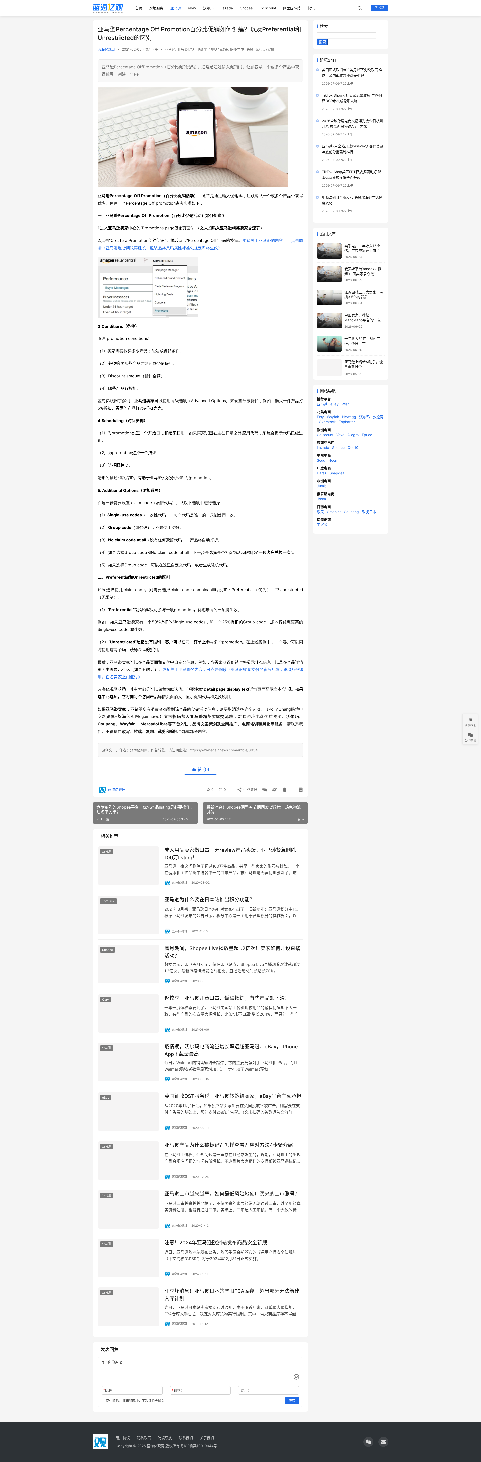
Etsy (320, 417)
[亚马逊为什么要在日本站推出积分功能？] (128, 915)
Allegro (353, 435)
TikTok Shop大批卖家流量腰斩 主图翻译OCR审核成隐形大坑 (352, 98)
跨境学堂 (237, 49)
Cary (105, 999)
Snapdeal (337, 473)
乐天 (320, 512)
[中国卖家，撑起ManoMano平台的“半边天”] (329, 320)
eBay (192, 8)
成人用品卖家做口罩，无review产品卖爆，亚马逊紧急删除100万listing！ (230, 853)
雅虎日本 (369, 512)
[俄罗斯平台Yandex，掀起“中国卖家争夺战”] (329, 274)
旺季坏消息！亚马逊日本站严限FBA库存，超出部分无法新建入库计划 (231, 1295)
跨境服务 (156, 8)
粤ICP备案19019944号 (198, 1446)
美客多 (322, 524)
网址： (246, 1390)
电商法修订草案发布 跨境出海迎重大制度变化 (352, 200)
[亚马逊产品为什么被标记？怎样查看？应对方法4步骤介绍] (128, 1160)
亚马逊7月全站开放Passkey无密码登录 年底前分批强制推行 (352, 149)
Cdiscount (268, 8)
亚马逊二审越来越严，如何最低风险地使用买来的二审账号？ (232, 1194)
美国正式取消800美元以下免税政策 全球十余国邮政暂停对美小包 (352, 72)
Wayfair (333, 417)
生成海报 (249, 789)
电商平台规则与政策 (212, 49)
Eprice (367, 435)
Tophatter (347, 422)
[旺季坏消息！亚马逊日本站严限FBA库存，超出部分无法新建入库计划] (128, 1306)
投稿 (381, 8)
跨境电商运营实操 (260, 49)
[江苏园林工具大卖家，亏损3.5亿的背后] (329, 297)
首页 (138, 8)
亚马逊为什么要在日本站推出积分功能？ (209, 900)
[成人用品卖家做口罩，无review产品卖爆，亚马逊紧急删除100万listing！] (128, 865)
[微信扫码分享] (264, 789)
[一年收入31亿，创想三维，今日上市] (329, 344)
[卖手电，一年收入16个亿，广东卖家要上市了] (329, 251)
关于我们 (207, 1438)
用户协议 (123, 1438)
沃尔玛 (208, 8)
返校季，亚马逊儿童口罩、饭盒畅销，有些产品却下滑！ (227, 998)
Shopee (246, 8)
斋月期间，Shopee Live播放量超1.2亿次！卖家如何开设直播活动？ (232, 952)
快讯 (311, 8)
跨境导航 (165, 1438)
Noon (332, 460)
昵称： (109, 1390)
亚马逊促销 (186, 49)
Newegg (349, 417)
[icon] (368, 1442)
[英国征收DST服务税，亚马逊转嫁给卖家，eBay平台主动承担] (128, 1111)
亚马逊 (175, 8)
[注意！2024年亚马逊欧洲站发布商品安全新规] (128, 1258)
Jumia (322, 486)
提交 (292, 1400)
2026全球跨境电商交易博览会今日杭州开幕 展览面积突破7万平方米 (352, 123)
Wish (345, 404)
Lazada (227, 8)
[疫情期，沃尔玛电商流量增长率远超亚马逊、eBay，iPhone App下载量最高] (128, 1062)
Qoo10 (353, 447)
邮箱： (178, 1390)
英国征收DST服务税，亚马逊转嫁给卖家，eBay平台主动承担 (232, 1096)
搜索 (324, 26)
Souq (321, 460)
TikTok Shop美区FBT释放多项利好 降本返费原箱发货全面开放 (351, 174)
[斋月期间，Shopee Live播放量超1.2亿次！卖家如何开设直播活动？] (128, 964)
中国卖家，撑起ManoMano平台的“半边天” (362, 320)
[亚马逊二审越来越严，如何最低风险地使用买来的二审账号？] (128, 1209)
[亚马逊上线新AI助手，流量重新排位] (329, 367)
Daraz (322, 473)
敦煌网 (378, 417)
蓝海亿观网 (106, 49)
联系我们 (186, 1438)
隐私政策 (144, 1438)
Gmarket (334, 512)
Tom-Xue (108, 901)
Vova (340, 435)
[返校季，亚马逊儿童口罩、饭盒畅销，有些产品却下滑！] (128, 1013)
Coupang (351, 512)
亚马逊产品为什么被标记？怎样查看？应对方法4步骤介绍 (228, 1145)
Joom (321, 499)
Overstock (327, 422)
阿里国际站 (292, 8)
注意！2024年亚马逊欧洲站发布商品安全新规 (215, 1243)
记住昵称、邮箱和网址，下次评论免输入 (135, 1401)
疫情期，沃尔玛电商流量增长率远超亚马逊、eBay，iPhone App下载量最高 (231, 1050)
